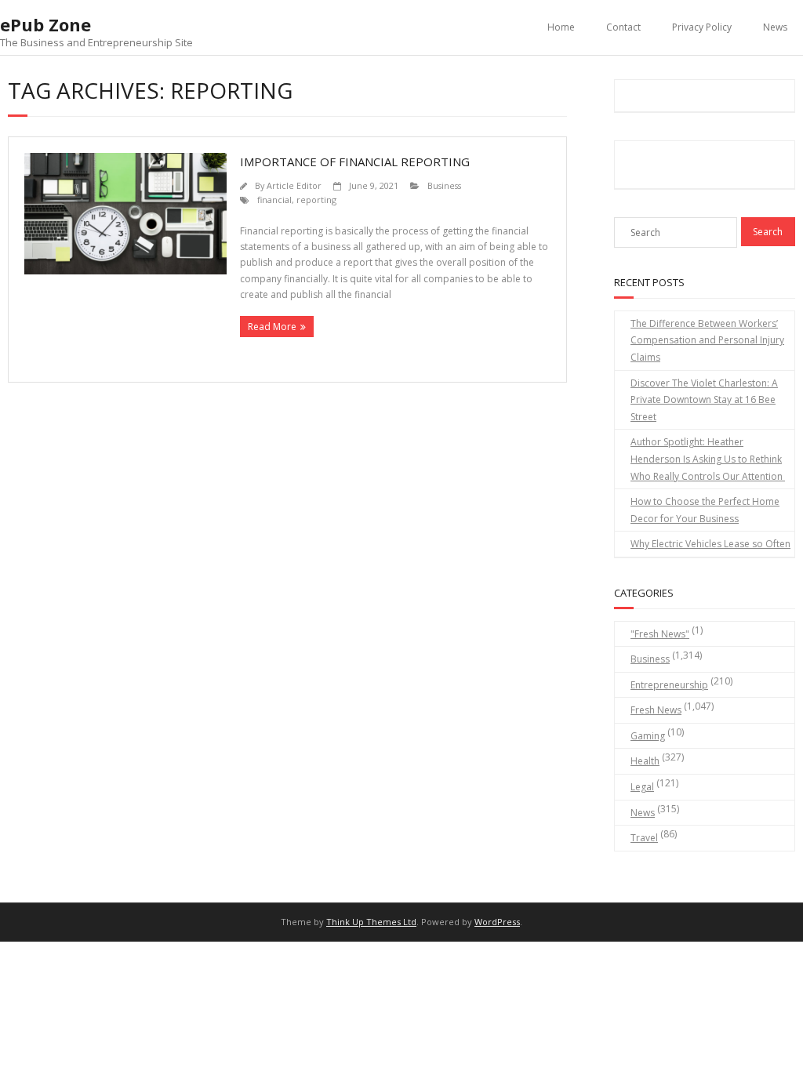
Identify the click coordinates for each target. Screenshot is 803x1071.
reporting (316, 199)
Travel (644, 837)
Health (644, 761)
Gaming (647, 735)
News (775, 27)
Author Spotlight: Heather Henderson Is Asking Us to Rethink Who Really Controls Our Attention (707, 458)
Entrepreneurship (669, 685)
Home (561, 27)
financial (274, 199)
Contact (623, 27)
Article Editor (294, 185)
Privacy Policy (702, 27)
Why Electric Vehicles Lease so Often (710, 543)
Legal (642, 786)
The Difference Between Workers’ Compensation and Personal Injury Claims (707, 340)
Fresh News (655, 710)
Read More (272, 326)
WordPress (497, 922)
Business (444, 185)
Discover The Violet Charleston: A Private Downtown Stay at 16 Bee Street (704, 399)
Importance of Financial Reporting (355, 161)
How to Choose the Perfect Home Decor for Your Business (704, 510)
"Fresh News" (659, 634)
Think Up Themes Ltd (371, 922)
